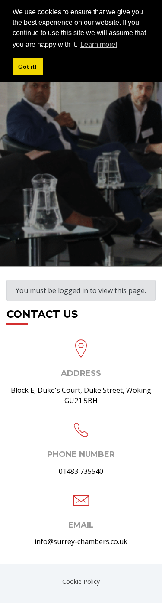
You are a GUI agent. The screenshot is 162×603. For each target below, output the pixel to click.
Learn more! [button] (98, 44)
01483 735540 (81, 471)
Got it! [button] (27, 66)
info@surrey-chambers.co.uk (81, 541)
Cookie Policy (81, 581)
